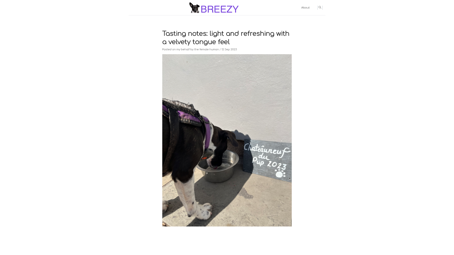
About (305, 7)
